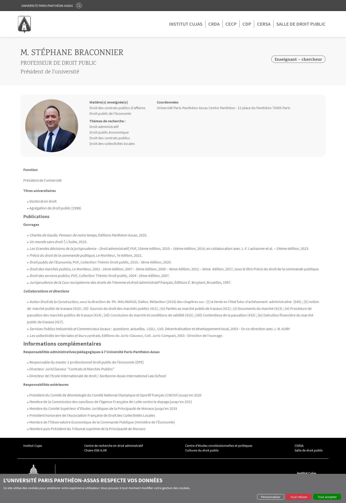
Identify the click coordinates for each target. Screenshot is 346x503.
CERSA (263, 24)
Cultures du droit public (202, 450)
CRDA (214, 24)
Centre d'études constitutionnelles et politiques (218, 446)
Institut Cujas (185, 24)
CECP (231, 24)
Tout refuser (298, 497)
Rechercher (79, 5)
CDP (246, 24)
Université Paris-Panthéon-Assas (47, 5)
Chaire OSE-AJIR (95, 450)
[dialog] (173, 488)
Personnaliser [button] (270, 497)
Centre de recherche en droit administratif (113, 446)
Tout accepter (327, 497)
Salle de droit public (301, 24)
